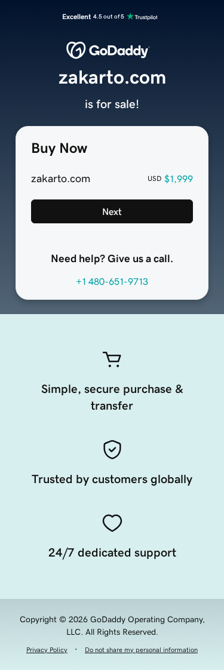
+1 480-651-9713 (112, 281)
